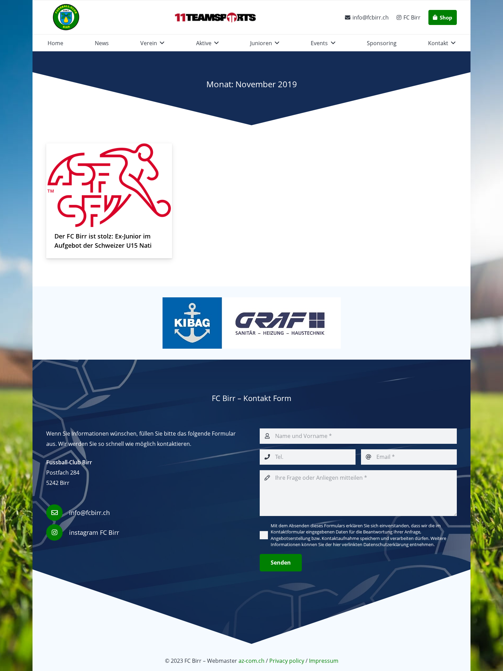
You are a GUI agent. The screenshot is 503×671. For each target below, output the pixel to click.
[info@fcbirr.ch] (57, 512)
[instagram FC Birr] (57, 532)
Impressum (323, 660)
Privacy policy (286, 660)
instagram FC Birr (94, 532)
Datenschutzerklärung (386, 544)
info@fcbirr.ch (89, 512)
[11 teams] (215, 18)
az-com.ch (252, 660)
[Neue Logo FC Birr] (66, 17)
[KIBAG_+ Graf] (251, 323)
